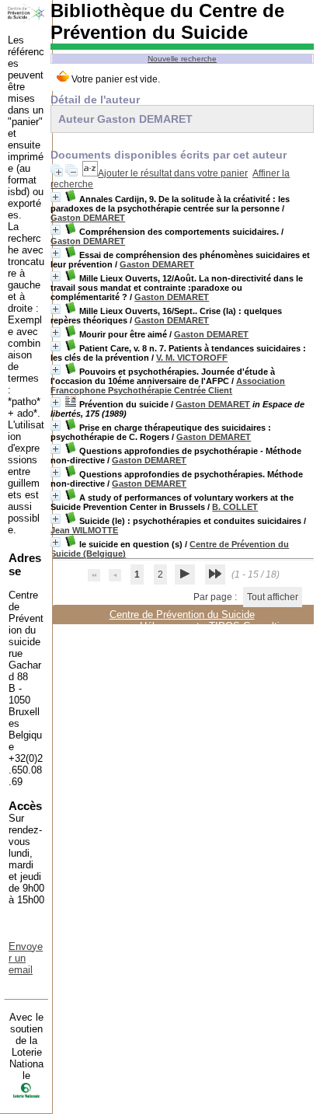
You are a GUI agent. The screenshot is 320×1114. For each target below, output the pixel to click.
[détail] (55, 197)
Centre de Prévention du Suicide (182, 614)
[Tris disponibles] (90, 173)
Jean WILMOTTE (84, 530)
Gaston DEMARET (87, 217)
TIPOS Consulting (249, 626)
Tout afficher (272, 597)
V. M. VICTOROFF (192, 357)
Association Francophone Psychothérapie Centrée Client (167, 385)
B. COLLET (235, 507)
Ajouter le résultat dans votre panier (173, 173)
